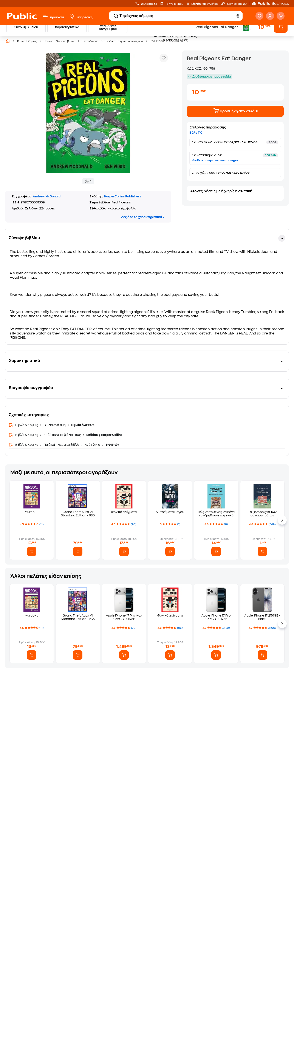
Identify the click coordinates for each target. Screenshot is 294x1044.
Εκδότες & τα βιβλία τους (62, 434)
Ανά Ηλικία (92, 444)
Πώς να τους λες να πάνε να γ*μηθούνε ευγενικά (216, 513)
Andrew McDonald (46, 196)
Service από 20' (236, 4)
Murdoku (32, 511)
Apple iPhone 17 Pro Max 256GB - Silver (124, 617)
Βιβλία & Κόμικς (27, 424)
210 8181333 (149, 4)
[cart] (281, 16)
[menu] (45, 16)
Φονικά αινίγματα (124, 511)
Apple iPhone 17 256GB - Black (262, 617)
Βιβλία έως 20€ (82, 424)
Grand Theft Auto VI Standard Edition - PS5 (78, 513)
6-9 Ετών (112, 444)
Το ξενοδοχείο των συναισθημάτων (262, 513)
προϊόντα (57, 17)
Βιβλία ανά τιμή (54, 424)
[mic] (237, 15)
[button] (273, 3)
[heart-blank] (259, 16)
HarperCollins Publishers (122, 196)
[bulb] (72, 16)
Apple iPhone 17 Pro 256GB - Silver (216, 617)
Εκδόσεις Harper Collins (104, 434)
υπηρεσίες (85, 17)
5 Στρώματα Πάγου (170, 511)
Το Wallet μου (174, 4)
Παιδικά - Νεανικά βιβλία (61, 444)
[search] (116, 15)
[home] (22, 16)
